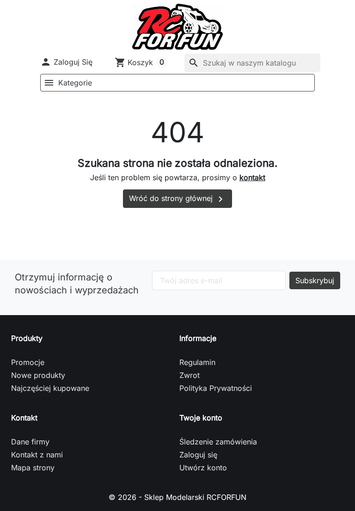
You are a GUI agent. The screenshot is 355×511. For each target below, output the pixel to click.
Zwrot (189, 375)
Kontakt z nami (37, 454)
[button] (66, 62)
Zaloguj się (198, 454)
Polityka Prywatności (215, 388)
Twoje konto (200, 417)
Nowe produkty (38, 375)
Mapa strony (33, 467)
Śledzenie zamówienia (218, 441)
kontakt (252, 177)
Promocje (27, 362)
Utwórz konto (203, 467)
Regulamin (197, 362)
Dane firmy (30, 441)
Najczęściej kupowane (50, 388)
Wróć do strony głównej (177, 199)
